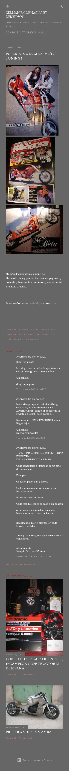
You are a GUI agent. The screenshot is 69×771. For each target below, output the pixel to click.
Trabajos (29, 32)
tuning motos (32, 339)
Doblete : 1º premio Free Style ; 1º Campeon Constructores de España (34, 663)
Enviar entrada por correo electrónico (38, 329)
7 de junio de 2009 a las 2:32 (30, 438)
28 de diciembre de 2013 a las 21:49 (33, 556)
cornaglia (39, 334)
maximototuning (15, 339)
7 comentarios (26, 738)
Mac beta (49, 334)
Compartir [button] (11, 329)
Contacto (13, 32)
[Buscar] (61, 5)
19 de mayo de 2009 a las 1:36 (31, 389)
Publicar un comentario (21, 564)
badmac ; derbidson (23, 334)
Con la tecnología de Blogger (37, 760)
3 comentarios (26, 674)
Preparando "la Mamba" (29, 732)
